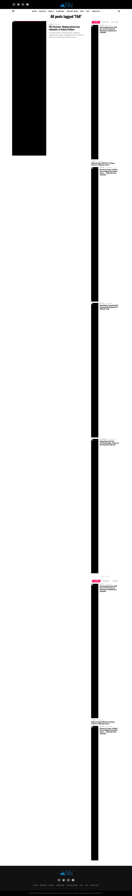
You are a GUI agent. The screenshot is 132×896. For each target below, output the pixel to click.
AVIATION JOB (42, 11)
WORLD (82, 11)
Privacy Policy (96, 11)
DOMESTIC (51, 11)
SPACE (87, 11)
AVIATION (34, 11)
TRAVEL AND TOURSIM (72, 11)
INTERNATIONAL (60, 11)
